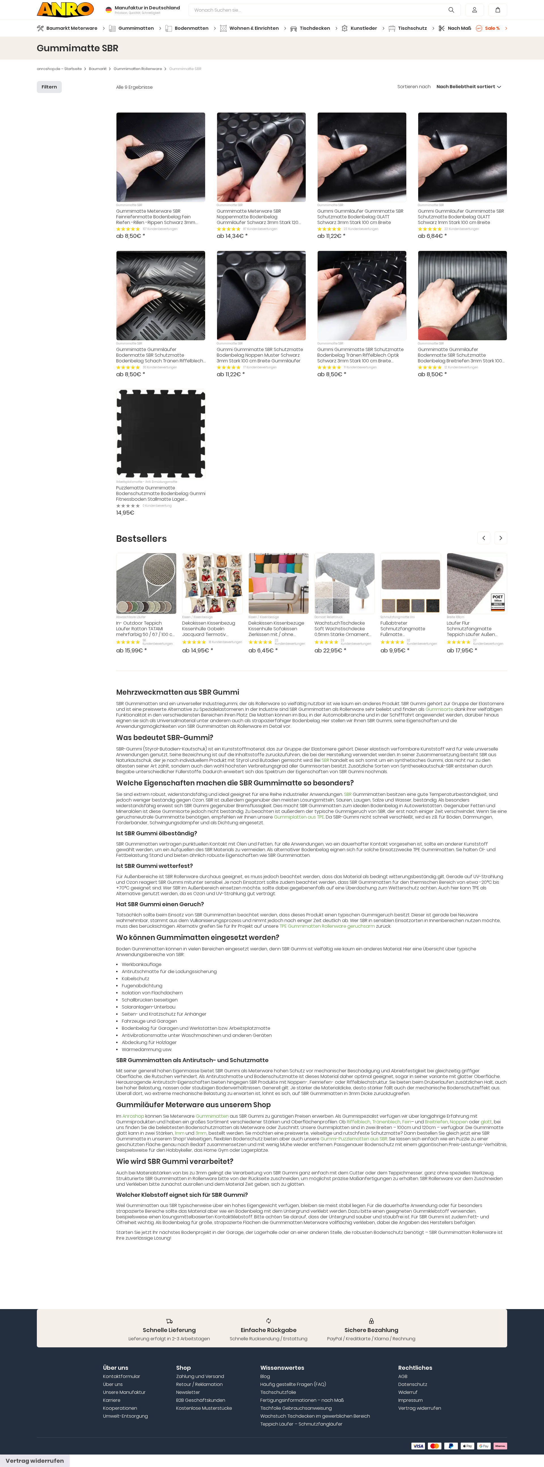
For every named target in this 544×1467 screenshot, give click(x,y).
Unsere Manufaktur (124, 1392)
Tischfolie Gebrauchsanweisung (296, 1408)
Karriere (111, 1400)
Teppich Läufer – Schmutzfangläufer (301, 1424)
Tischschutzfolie (278, 1392)
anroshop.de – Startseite (59, 69)
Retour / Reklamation (199, 1384)
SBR (325, 760)
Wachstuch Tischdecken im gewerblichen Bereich (315, 1416)
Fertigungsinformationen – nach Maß (302, 1400)
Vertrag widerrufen (419, 1408)
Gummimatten (212, 1116)
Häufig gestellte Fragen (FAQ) (293, 1384)
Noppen (459, 1122)
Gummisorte (439, 709)
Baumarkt (98, 69)
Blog (265, 1376)
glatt (486, 1122)
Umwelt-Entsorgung (125, 1416)
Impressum (410, 1400)
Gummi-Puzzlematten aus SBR (353, 1139)
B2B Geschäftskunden (200, 1400)
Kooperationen (120, 1408)
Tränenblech (386, 1122)
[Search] (451, 10)
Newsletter (188, 1392)
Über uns (113, 1384)
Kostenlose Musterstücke (204, 1408)
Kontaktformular (121, 1376)
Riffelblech (358, 1122)
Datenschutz (412, 1384)
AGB (402, 1376)
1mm (179, 1133)
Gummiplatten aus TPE (299, 817)
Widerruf (408, 1392)
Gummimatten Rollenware (138, 69)
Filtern (49, 87)
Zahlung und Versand (200, 1376)
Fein (406, 1122)
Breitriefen (436, 1122)
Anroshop (133, 1116)
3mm (201, 1133)
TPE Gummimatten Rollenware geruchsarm (327, 926)
